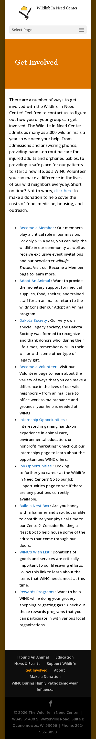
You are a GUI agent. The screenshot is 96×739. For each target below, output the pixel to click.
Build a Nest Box (34, 505)
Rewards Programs (36, 591)
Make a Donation (45, 676)
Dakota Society (33, 320)
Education (65, 657)
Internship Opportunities (42, 419)
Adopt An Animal (34, 280)
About (59, 670)
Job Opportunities (35, 465)
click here (63, 190)
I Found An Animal (33, 657)
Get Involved (36, 670)
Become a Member (36, 227)
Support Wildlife (61, 663)
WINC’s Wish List (34, 551)
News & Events (27, 663)
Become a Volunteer (38, 366)
